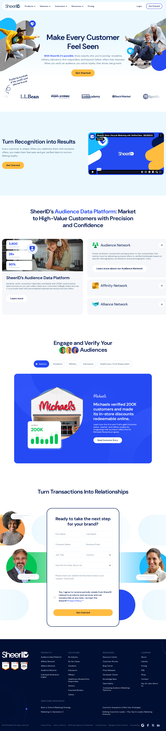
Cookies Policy (100, 725)
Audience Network (49, 670)
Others (71, 694)
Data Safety (108, 683)
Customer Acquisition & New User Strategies (121, 707)
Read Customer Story (108, 440)
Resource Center (110, 657)
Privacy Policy (74, 600)
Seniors (42, 364)
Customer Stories (110, 661)
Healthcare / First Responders (114, 364)
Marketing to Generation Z (52, 712)
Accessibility (135, 725)
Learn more (16, 298)
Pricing (91, 6)
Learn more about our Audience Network (119, 268)
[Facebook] (147, 725)
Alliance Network (48, 666)
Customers (60, 6)
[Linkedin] (158, 725)
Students (57, 364)
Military (72, 364)
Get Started (154, 6)
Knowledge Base (110, 679)
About (144, 657)
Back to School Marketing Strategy (56, 707)
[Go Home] (12, 6)
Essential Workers (75, 690)
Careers (144, 661)
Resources (76, 6)
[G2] (142, 725)
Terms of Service (59, 725)
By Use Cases (74, 661)
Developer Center (110, 674)
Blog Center (108, 666)
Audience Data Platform (51, 657)
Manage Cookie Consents (118, 725)
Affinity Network (48, 661)
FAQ (142, 670)
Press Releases (109, 670)
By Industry (73, 657)
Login (139, 6)
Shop (143, 674)
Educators (88, 364)
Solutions (44, 6)
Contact (144, 679)
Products (29, 6)
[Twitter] (153, 725)
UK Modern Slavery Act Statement (80, 725)
